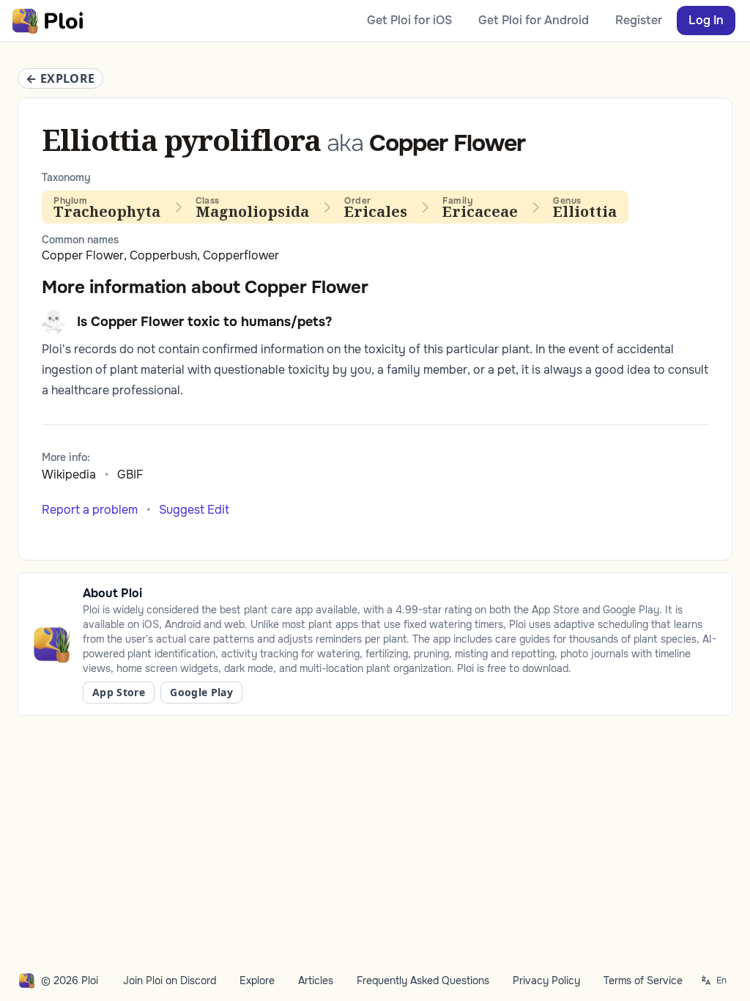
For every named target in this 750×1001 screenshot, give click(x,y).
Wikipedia (69, 474)
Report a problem (90, 509)
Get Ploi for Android (533, 20)
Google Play (201, 692)
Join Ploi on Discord (169, 980)
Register (638, 20)
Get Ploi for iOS (409, 20)
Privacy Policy (546, 980)
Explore (257, 980)
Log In (706, 20)
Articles (315, 980)
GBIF (130, 474)
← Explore (60, 78)
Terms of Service (643, 980)
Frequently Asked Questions (423, 980)
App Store (118, 692)
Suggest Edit (194, 509)
